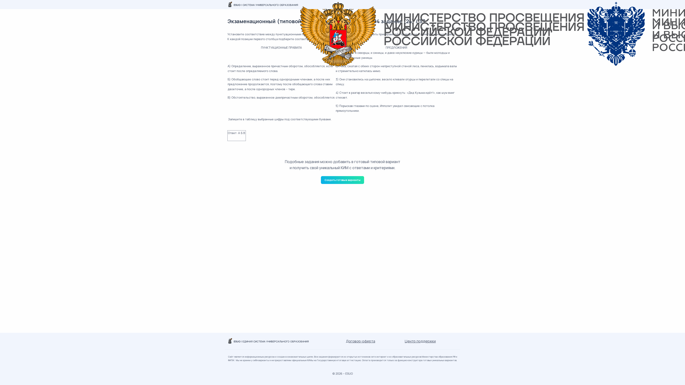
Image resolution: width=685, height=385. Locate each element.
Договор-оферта (360, 341)
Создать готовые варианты (342, 180)
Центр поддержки (420, 341)
